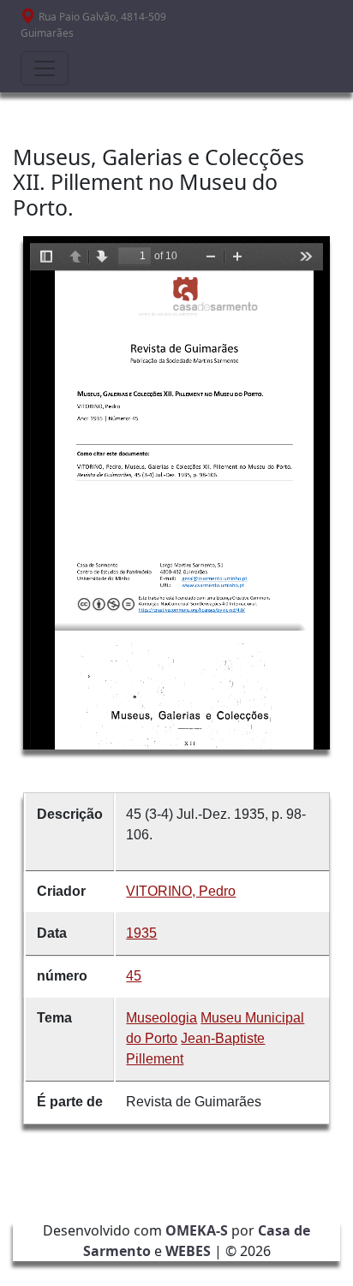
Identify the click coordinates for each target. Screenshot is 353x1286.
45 (133, 976)
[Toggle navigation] (45, 68)
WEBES (188, 1251)
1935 (141, 933)
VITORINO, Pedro (181, 891)
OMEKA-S (196, 1230)
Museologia (161, 1017)
